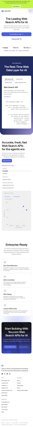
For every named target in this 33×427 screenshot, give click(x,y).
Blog (3, 412)
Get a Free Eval (7, 160)
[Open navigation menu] (30, 11)
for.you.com (8, 422)
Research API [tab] (8, 82)
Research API (5, 388)
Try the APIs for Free (15, 34)
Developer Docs (5, 402)
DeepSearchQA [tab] (7, 179)
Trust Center (5, 409)
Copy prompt (15, 39)
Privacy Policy (15, 422)
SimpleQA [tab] (5, 171)
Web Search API (5, 380)
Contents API (5, 383)
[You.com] (15, 365)
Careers (19, 383)
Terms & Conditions (23, 422)
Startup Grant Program (22, 390)
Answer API (4, 385)
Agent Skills (4, 395)
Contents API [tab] (19, 79)
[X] (5, 374)
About (18, 380)
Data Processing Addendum (21, 424)
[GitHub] (9, 374)
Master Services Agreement (7, 424)
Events (18, 388)
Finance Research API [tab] (20, 82)
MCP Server (4, 392)
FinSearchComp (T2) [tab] (8, 185)
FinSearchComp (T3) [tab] (8, 188)
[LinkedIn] (2, 374)
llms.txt (3, 422)
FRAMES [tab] (5, 173)
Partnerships (20, 385)
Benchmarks (5, 404)
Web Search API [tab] (9, 79)
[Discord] (7, 374)
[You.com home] (6, 11)
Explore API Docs (23, 347)
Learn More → (16, 6)
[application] (16, 215)
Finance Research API (7, 390)
